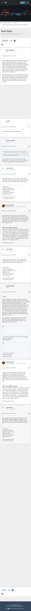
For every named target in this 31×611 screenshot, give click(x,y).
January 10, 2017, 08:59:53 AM (9, 211)
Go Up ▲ (22, 608)
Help (7, 608)
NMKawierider (24, 24)
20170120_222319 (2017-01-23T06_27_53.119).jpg (15, 336)
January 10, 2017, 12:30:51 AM (9, 146)
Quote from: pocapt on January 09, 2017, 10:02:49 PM (15, 151)
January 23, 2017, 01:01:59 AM (9, 292)
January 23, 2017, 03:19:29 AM (9, 413)
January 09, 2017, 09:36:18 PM (9, 56)
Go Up (4, 590)
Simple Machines (19, 606)
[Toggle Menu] (2, 2)
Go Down (5, 40)
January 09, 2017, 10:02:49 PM (9, 127)
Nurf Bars (6, 31)
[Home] (6, 2)
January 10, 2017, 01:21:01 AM (9, 174)
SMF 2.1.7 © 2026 (11, 606)
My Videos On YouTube (8, 242)
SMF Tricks (17, 605)
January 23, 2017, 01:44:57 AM (9, 368)
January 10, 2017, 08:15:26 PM (9, 255)
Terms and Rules (14, 608)
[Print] (2, 45)
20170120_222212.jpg (9, 353)
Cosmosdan (9, 168)
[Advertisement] (15, 101)
